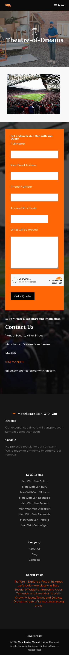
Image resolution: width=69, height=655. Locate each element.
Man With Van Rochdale (34, 497)
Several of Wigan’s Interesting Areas (38, 589)
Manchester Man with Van (32, 642)
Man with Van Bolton (34, 481)
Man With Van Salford (34, 503)
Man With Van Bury (34, 486)
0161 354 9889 (14, 362)
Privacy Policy (34, 635)
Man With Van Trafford (34, 519)
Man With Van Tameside (34, 514)
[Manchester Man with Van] (7, 5)
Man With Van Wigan (34, 525)
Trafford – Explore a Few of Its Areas (39, 581)
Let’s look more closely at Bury (38, 585)
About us (35, 548)
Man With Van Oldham (34, 492)
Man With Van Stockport (34, 508)
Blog (35, 554)
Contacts (34, 559)
